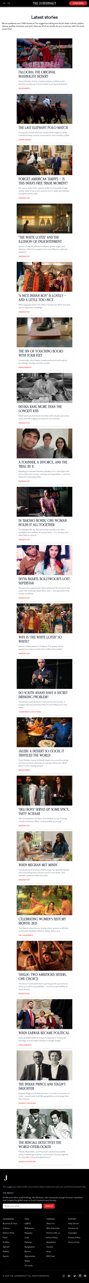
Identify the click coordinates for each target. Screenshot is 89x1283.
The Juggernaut (26, 935)
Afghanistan (30, 1256)
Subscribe (78, 3)
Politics (6, 1252)
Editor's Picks (8, 1233)
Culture (6, 1228)
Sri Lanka (29, 1266)
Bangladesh (30, 1247)
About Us (50, 1224)
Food (5, 1238)
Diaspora (28, 1233)
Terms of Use (73, 1242)
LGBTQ (28, 1224)
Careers (49, 1247)
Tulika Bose (24, 712)
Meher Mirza (24, 88)
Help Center (73, 1224)
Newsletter (51, 1242)
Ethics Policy (52, 1238)
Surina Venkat (25, 140)
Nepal (27, 1261)
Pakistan (28, 1242)
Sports (6, 1256)
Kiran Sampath (25, 368)
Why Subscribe (53, 1228)
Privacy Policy (74, 1238)
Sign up (49, 1206)
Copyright (72, 1233)
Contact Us (73, 1228)
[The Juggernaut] (6, 1180)
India (27, 1238)
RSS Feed (50, 1256)
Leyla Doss (36, 712)
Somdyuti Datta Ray (27, 1103)
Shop (48, 1252)
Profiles (6, 1242)
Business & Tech (10, 1224)
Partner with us (53, 1233)
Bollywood (29, 1228)
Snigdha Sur (24, 198)
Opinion (6, 1247)
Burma (27, 1252)
